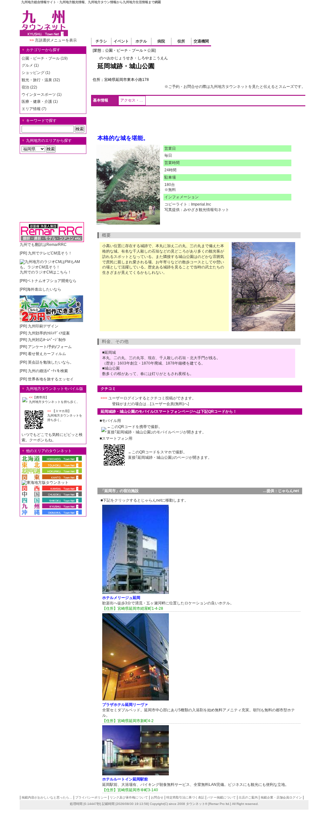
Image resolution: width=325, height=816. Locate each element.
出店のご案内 (248, 797)
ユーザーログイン (123, 398)
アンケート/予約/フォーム (50, 347)
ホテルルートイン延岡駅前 (125, 779)
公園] (151, 50)
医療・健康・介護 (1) (40, 101)
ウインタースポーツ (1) (42, 94)
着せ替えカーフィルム (47, 354)
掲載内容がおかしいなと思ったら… (47, 797)
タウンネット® (196, 804)
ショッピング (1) (36, 72)
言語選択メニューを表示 (53, 40)
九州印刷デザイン (43, 326)
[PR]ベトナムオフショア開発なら (48, 281)
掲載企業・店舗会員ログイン (281, 797)
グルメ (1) (30, 65)
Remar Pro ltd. (219, 804)
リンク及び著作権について (129, 797)
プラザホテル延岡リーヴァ (125, 704)
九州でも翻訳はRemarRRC (43, 244)
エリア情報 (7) (34, 109)
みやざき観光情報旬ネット (206, 209)
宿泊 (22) (29, 87)
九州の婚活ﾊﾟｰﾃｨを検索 (48, 371)
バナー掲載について (221, 797)
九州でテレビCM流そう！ (50, 253)
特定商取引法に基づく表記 (185, 797)
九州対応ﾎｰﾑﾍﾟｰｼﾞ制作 (47, 340)
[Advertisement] (189, 20)
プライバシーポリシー (91, 797)
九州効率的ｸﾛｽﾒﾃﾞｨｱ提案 (49, 333)
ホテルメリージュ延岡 (121, 598)
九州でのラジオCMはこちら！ (45, 272)
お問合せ (157, 797)
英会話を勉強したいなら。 (51, 362)
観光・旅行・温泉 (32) (41, 80)
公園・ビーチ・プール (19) (45, 58)
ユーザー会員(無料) (167, 404)
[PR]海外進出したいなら (40, 289)
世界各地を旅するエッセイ (51, 379)
